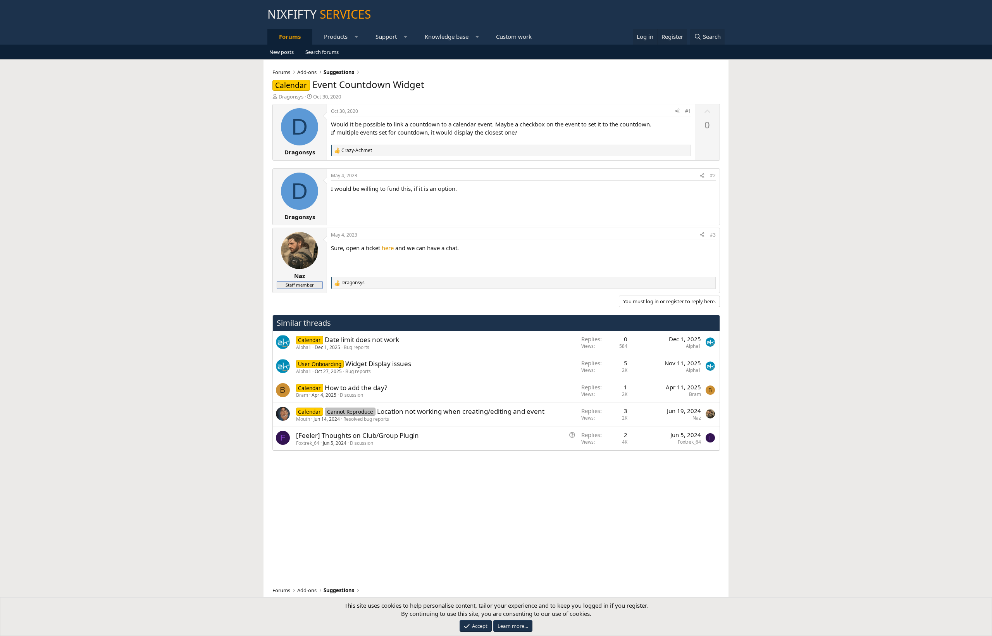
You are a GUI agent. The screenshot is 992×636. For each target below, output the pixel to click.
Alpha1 (303, 347)
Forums (290, 36)
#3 (713, 235)
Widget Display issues (378, 363)
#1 (688, 111)
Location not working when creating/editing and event (460, 411)
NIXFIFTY (319, 14)
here (388, 248)
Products (336, 36)
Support (386, 36)
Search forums (322, 51)
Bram (302, 395)
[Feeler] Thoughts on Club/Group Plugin (357, 435)
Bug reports (356, 347)
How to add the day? (356, 387)
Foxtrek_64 (307, 443)
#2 (713, 175)
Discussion (351, 395)
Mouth (303, 419)
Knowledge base (446, 36)
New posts (281, 51)
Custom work (514, 36)
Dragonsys (291, 96)
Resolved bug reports (366, 419)
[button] (356, 37)
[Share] (677, 111)
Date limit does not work (362, 339)
